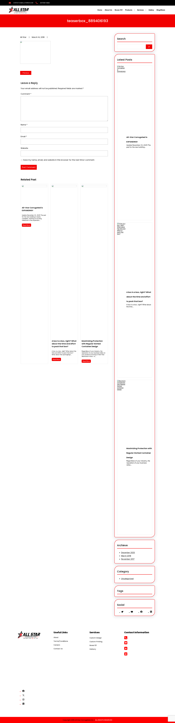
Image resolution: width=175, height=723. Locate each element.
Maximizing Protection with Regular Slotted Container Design (92, 344)
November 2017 (127, 559)
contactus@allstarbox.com (138, 643)
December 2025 (128, 552)
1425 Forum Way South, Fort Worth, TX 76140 (142, 648)
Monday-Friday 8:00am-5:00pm (140, 654)
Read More (26, 225)
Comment (26, 94)
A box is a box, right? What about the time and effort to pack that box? (64, 344)
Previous (26, 73)
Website (24, 148)
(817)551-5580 (45, 3)
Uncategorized (127, 579)
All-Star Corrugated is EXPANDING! (32, 209)
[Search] (149, 46)
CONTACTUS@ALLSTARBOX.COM (23, 3)
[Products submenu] (135, 9)
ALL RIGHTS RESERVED (103, 720)
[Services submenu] (146, 9)
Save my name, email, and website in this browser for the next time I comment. (59, 160)
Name (24, 124)
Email (24, 136)
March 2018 (126, 556)
